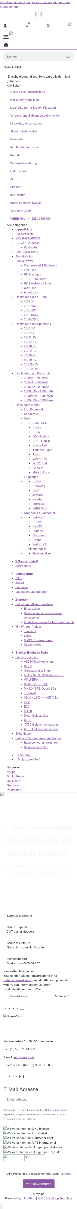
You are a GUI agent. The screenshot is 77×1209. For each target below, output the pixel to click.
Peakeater (31, 247)
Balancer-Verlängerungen (41, 742)
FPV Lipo (30, 270)
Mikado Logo (41, 472)
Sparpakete (23, 565)
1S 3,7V (29, 328)
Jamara (38, 494)
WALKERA (40, 458)
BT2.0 (28, 666)
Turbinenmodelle (35, 548)
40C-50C (30, 310)
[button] (70, 25)
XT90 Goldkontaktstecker (41, 729)
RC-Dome (13, 781)
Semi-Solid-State (26, 252)
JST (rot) (30, 693)
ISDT (18, 578)
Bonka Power (24, 260)
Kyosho (38, 499)
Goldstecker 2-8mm (37, 670)
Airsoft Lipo (31, 292)
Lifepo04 (23, 755)
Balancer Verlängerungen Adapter (38, 738)
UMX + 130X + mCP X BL (41, 697)
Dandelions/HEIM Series (40, 265)
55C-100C (31, 314)
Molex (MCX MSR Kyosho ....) (44, 675)
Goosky (38, 468)
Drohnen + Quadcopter (39, 512)
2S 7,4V (29, 332)
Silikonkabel (23, 733)
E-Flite (37, 427)
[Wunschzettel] (48, 25)
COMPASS (40, 422)
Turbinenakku (42, 553)
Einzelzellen (32, 608)
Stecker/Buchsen (26, 657)
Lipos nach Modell (27, 404)
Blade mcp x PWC (36, 684)
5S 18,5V (30, 346)
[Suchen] (70, 56)
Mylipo (11, 772)
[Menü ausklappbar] (6, 36)
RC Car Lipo (32, 274)
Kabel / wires (32, 644)
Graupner (39, 535)
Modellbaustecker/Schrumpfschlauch (49, 622)
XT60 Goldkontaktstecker (41, 724)
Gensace (21, 587)
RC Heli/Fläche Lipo (37, 283)
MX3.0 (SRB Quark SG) (40, 688)
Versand (65, 1173)
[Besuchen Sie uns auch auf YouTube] (14, 1008)
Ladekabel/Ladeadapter (31, 591)
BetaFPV (38, 517)
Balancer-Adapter (36, 747)
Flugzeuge (31, 476)
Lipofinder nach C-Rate (31, 296)
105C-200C (32, 319)
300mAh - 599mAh (36, 382)
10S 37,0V (31, 364)
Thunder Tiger (42, 450)
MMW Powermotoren (38, 640)
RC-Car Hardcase (27, 242)
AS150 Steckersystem (39, 661)
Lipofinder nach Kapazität (32, 373)
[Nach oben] (1, 1206)
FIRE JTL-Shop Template (55, 1198)
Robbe (37, 540)
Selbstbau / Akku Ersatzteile (34, 604)
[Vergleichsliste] (26, 25)
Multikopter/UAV (28, 759)
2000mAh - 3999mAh (38, 396)
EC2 (27, 702)
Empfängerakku (34, 409)
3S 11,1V (30, 337)
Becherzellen (24, 234)
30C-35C (30, 306)
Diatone (38, 530)
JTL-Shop (29, 1198)
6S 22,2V (30, 350)
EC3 (27, 706)
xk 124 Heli (40, 463)
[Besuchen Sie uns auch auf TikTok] (22, 1008)
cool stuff (30, 631)
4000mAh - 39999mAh (39, 400)
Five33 (37, 526)
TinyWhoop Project (28, 626)
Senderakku (32, 414)
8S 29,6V (30, 360)
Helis (27, 418)
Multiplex (38, 504)
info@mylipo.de (23, 1057)
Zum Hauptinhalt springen (18, 2)
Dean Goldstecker (36, 715)
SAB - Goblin (41, 440)
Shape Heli (40, 445)
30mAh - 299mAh (36, 378)
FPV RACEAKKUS (27, 238)
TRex (36, 454)
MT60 (28, 711)
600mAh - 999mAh (36, 386)
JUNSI (19, 582)
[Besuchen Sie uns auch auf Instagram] (18, 1008)
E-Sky (36, 432)
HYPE (36, 490)
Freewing (39, 486)
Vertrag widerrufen (38, 1183)
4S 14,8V (30, 342)
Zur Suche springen (50, 2)
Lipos (27, 635)
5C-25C (29, 301)
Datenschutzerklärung (18, 980)
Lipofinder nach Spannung (33, 324)
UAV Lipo (30, 288)
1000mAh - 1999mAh (38, 391)
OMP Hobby (41, 436)
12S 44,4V (31, 368)
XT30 (27, 720)
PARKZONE (41, 508)
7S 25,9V (30, 355)
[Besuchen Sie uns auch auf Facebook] (10, 1008)
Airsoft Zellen (24, 256)
